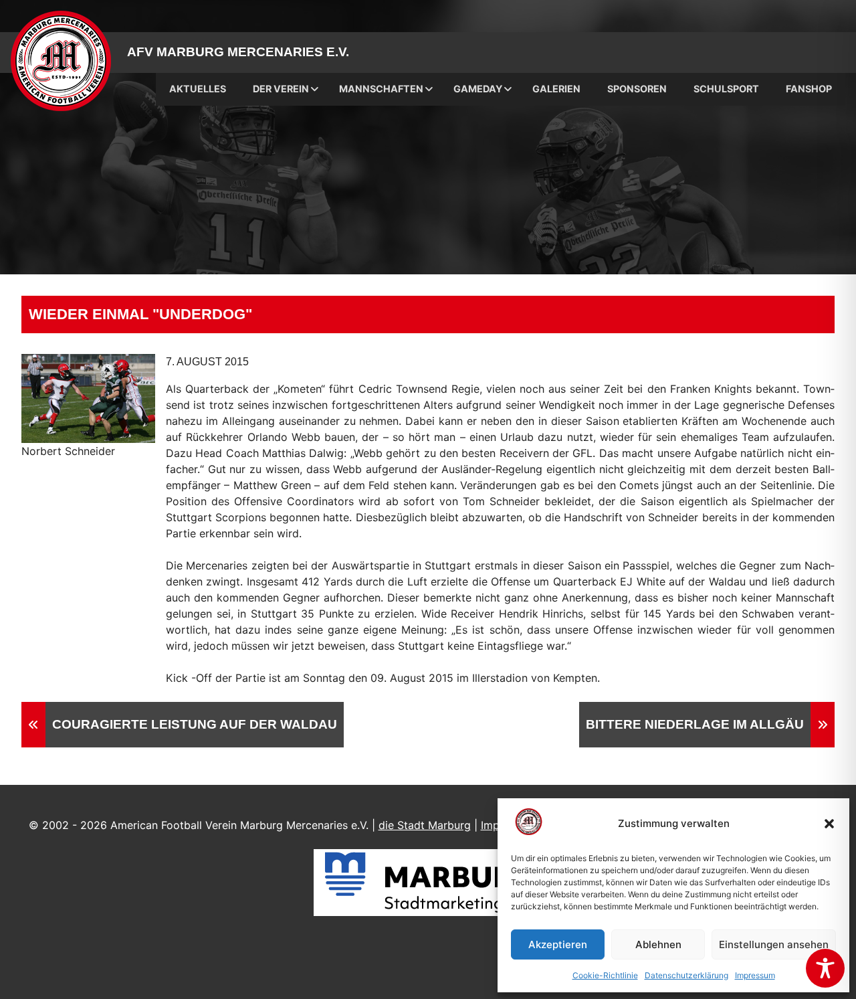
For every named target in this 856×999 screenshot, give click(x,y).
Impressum (755, 975)
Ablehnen (658, 944)
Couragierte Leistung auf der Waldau (194, 724)
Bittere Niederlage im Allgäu (695, 724)
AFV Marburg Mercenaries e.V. (238, 52)
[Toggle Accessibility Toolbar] (825, 968)
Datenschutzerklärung (686, 975)
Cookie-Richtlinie (605, 975)
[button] (829, 823)
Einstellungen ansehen (774, 944)
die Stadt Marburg (425, 825)
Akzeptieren (557, 944)
